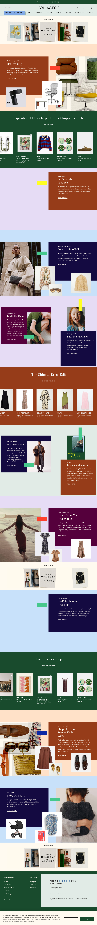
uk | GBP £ (8, 7)
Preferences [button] (30, 921)
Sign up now (55, 2)
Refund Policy (8, 900)
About (6, 881)
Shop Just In (48, 124)
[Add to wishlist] (11, 134)
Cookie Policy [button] (55, 919)
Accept (86, 919)
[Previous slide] (8, 201)
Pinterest (33, 888)
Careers (6, 891)
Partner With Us (9, 888)
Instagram (33, 881)
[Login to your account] (83, 8)
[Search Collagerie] (78, 8)
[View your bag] (91, 8)
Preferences (71, 919)
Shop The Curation (48, 381)
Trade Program (9, 894)
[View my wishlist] (87, 8)
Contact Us (7, 885)
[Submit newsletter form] (86, 894)
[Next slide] (89, 201)
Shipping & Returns (10, 897)
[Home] (48, 7)
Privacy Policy (77, 898)
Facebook (33, 885)
